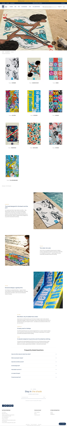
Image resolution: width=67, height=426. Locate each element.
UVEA (30, 6)
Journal (7, 3)
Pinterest (8, 406)
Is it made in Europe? (15, 373)
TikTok (12, 406)
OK (44, 397)
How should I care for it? (16, 369)
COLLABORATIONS (36, 6)
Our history (4, 412)
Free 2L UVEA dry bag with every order (9, 422)
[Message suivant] (48, 3)
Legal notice (28, 424)
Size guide (39, 424)
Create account (37, 414)
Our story (3, 3)
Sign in (35, 413)
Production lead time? (16, 377)
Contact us (63, 3)
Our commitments (5, 417)
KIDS (19, 6)
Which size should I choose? (17, 358)
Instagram (10, 406)
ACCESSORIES (24, 6)
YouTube (5, 406)
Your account (37, 410)
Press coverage (5, 418)
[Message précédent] (27, 3)
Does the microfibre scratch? (17, 361)
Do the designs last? (15, 365)
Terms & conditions (34, 424)
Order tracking (37, 412)
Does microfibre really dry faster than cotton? (21, 354)
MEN (15, 6)
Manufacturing (4, 413)
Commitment (12, 3)
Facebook (3, 406)
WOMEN (11, 6)
